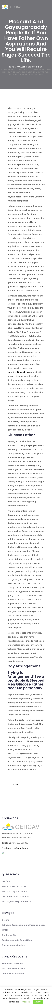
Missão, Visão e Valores (14, 886)
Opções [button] (26, 1001)
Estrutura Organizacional (14, 891)
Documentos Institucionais (16, 896)
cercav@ (18, 848)
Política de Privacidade (13, 968)
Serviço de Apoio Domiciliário (17, 940)
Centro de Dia (9, 935)
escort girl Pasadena (18, 372)
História (6, 881)
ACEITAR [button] (37, 1002)
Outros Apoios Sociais (13, 945)
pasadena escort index (29, 67)
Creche (5, 920)
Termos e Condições (12, 963)
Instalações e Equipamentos (16, 901)
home (11, 67)
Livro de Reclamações (13, 973)
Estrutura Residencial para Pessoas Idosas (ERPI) (23, 927)
